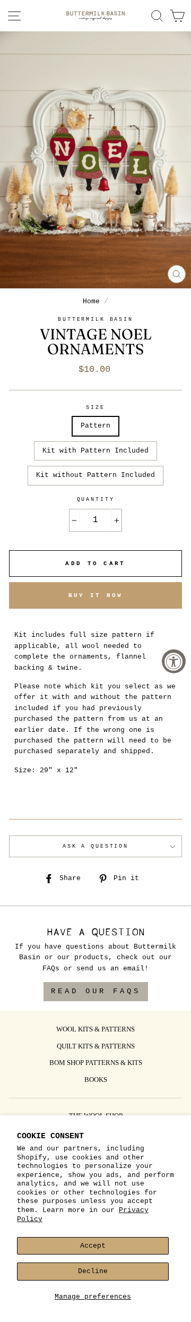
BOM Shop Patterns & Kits (95, 1063)
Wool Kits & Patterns (95, 1030)
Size (95, 408)
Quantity (96, 499)
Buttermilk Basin (95, 319)
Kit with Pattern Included (95, 451)
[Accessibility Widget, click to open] (174, 661)
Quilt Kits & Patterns (96, 1047)
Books (95, 1080)
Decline (93, 1271)
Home (91, 301)
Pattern (95, 426)
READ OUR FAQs (96, 991)
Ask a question (95, 846)
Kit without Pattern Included (95, 475)
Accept (93, 1246)
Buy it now (95, 595)
